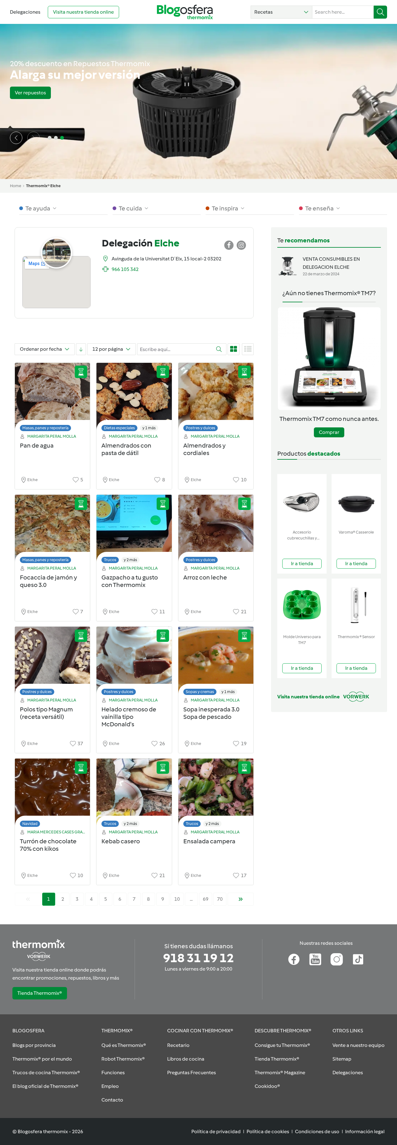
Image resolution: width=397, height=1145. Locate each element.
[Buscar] (380, 12)
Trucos (110, 559)
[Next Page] (241, 899)
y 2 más (130, 559)
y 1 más (149, 428)
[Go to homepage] (185, 12)
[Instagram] (337, 959)
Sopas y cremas (200, 691)
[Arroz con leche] (215, 530)
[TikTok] (358, 959)
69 (205, 899)
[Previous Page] (28, 899)
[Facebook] (294, 959)
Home (15, 185)
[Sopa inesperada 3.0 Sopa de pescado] (215, 662)
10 (177, 899)
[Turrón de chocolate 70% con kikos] (52, 794)
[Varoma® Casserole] (356, 500)
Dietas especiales (119, 428)
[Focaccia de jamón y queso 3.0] (52, 530)
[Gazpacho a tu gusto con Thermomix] (134, 530)
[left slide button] (16, 138)
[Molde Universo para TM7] (302, 605)
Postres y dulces (200, 428)
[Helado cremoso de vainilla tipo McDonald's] (134, 662)
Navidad (30, 823)
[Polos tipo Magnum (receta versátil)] (52, 662)
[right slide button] (33, 138)
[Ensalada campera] (215, 794)
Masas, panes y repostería (45, 428)
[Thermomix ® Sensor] (356, 605)
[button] (281, 12)
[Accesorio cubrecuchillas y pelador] (302, 500)
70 (220, 899)
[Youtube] (315, 959)
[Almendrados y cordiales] (215, 399)
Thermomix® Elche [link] (43, 185)
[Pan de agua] (52, 399)
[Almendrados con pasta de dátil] (134, 399)
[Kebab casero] (134, 794)
